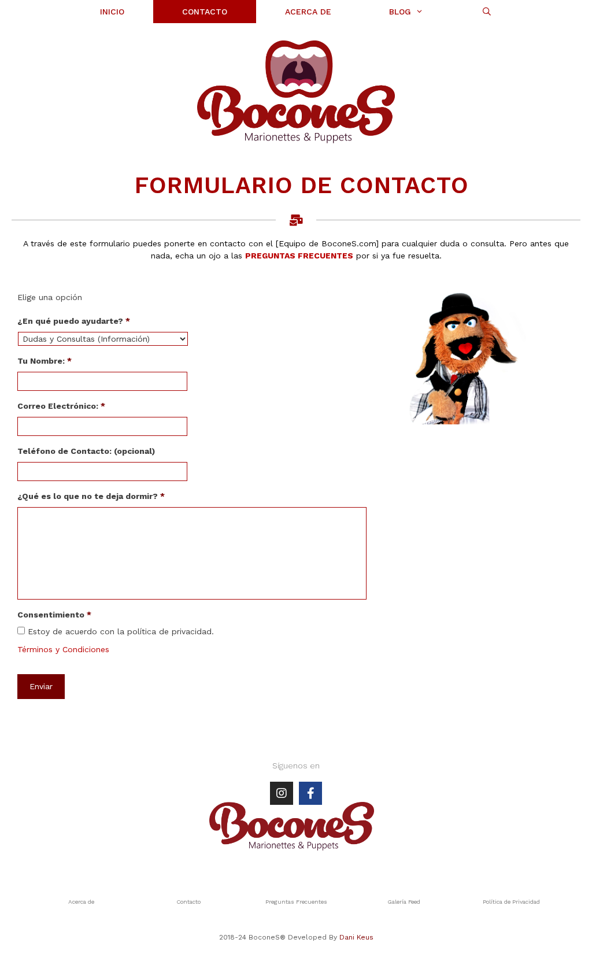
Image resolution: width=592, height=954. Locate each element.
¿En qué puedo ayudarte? (73, 321)
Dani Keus (356, 937)
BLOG (400, 11)
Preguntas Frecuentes (296, 901)
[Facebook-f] (310, 793)
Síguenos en (296, 765)
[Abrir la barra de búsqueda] (487, 11)
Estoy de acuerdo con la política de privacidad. (121, 631)
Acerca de (81, 901)
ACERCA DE (308, 11)
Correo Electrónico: (61, 406)
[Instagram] (281, 793)
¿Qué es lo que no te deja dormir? (91, 496)
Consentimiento (54, 614)
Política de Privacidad (511, 901)
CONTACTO (204, 11)
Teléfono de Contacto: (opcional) (86, 451)
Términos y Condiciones (63, 649)
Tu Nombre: (44, 360)
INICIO (112, 11)
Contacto (188, 901)
